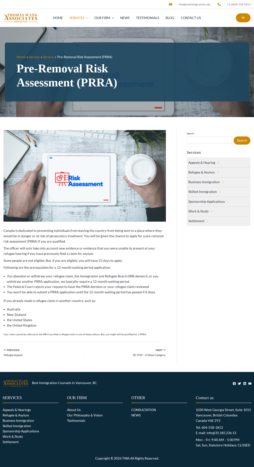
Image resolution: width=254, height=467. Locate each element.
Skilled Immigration (17, 426)
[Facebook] (234, 383)
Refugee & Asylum (16, 415)
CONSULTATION (143, 410)
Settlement (11, 442)
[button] (86, 17)
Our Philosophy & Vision (85, 415)
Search (190, 133)
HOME (58, 18)
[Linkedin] (244, 383)
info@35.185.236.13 (221, 433)
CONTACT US (191, 18)
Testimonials (76, 420)
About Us (74, 410)
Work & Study (13, 436)
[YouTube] (249, 383)
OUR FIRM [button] (102, 18)
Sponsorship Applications (21, 431)
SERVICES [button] (76, 18)
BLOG (170, 18)
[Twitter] (239, 383)
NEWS (125, 18)
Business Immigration (18, 420)
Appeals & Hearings (17, 410)
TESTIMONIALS (147, 18)
